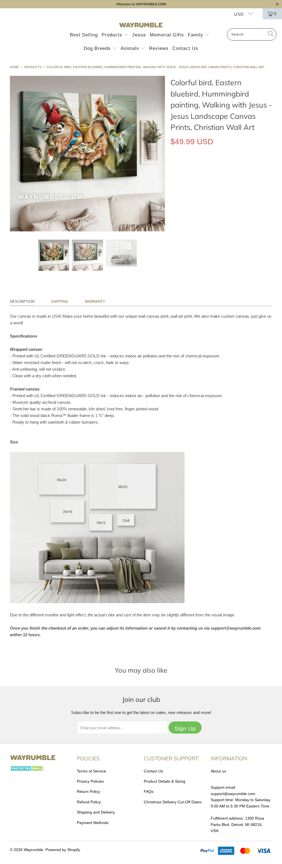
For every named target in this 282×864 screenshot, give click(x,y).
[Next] (160, 153)
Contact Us (185, 48)
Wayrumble (33, 849)
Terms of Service (91, 771)
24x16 (197, 192)
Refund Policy (89, 802)
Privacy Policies (90, 781)
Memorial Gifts (167, 35)
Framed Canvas (231, 167)
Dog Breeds (98, 48)
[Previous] (14, 153)
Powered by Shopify (62, 849)
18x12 (178, 192)
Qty (173, 208)
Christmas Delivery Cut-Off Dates (173, 802)
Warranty (95, 301)
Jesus (139, 35)
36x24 (215, 192)
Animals (131, 48)
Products (113, 35)
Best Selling (84, 35)
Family (196, 35)
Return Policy (88, 791)
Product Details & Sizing (164, 781)
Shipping (59, 301)
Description (22, 301)
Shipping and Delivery (96, 812)
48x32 (234, 192)
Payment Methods (93, 822)
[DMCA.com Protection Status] (27, 770)
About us (218, 771)
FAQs (148, 791)
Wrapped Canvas (190, 167)
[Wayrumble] (141, 25)
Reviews (159, 48)
